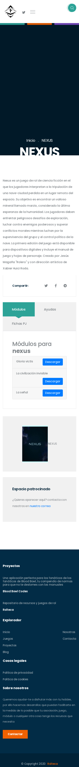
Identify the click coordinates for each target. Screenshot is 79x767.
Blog (6, 652)
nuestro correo (40, 506)
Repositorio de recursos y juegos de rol (29, 603)
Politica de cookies (15, 679)
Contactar (15, 734)
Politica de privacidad (18, 673)
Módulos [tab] (19, 309)
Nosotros (69, 632)
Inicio (30, 140)
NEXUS (47, 140)
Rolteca (52, 764)
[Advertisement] (39, 95)
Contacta (69, 639)
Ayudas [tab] (50, 309)
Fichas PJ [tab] (19, 323)
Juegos (8, 639)
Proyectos (10, 645)
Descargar (52, 362)
